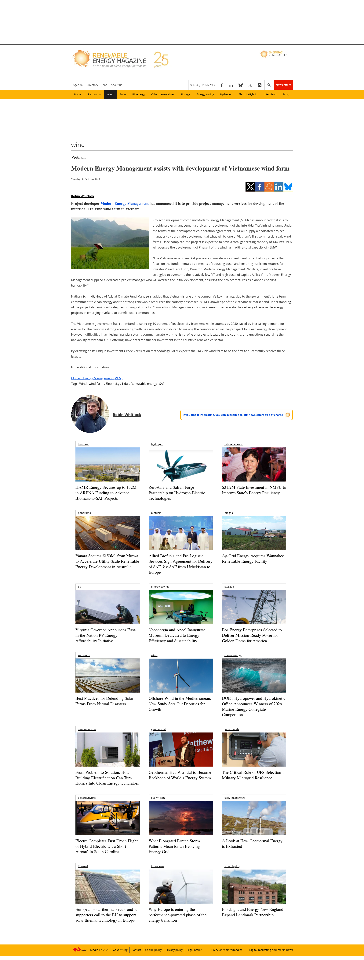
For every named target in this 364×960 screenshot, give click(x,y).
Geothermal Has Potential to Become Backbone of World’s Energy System (180, 774)
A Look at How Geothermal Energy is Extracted (252, 843)
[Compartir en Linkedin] (278, 187)
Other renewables (162, 94)
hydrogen (157, 444)
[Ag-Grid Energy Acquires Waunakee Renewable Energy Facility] (254, 534)
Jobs (104, 85)
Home (78, 94)
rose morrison (87, 729)
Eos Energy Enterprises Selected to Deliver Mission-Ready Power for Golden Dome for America (252, 635)
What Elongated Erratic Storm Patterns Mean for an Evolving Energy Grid (174, 846)
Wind (110, 94)
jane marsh (231, 729)
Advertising (120, 950)
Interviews (270, 94)
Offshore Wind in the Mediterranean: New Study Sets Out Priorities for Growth (180, 703)
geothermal (158, 729)
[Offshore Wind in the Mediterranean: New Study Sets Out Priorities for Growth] (181, 683)
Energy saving (205, 94)
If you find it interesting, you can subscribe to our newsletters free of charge (233, 415)
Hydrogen (226, 94)
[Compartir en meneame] (269, 187)
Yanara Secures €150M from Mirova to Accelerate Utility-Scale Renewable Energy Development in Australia (107, 561)
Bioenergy (138, 94)
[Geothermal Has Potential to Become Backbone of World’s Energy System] (181, 754)
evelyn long (158, 797)
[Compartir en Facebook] (259, 187)
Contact (136, 950)
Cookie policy (153, 950)
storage (229, 586)
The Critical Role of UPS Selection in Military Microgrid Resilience (254, 774)
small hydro (231, 866)
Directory (92, 85)
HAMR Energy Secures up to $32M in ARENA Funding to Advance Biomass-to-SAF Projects (105, 492)
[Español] (274, 53)
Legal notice (194, 950)
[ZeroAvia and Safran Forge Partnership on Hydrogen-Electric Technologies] (181, 471)
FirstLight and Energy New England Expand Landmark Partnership (252, 911)
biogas (228, 513)
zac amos (84, 655)
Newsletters (283, 85)
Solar (123, 94)
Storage (185, 94)
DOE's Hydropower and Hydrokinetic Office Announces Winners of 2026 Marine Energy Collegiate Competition (253, 706)
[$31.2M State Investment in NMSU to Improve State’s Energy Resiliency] (254, 470)
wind (154, 655)
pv (79, 586)
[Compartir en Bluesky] (288, 187)
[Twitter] (250, 85)
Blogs (286, 94)
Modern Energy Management (124, 203)
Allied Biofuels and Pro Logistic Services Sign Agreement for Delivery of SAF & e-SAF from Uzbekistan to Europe (181, 564)
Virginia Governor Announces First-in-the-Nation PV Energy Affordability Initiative (105, 635)
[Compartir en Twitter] (250, 187)
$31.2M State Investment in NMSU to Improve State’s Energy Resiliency (254, 489)
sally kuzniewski (234, 797)
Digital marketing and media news (271, 950)
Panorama (94, 94)
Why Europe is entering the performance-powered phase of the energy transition (177, 914)
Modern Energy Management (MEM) (96, 378)
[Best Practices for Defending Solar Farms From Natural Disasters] (107, 680)
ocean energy (233, 655)
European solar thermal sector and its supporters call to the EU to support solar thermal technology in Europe (106, 914)
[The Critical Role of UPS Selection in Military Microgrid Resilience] (254, 754)
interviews (157, 866)
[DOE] (254, 680)
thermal (83, 866)
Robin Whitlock (82, 196)
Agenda (78, 85)
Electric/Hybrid (248, 94)
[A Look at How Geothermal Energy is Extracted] (254, 825)
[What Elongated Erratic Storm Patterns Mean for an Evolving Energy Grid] (181, 820)
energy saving (160, 586)
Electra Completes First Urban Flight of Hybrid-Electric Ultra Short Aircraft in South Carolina (106, 846)
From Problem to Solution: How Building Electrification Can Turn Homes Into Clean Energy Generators (107, 777)
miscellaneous (233, 444)
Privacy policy (174, 950)
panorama (84, 513)
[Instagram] (259, 85)
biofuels (156, 513)
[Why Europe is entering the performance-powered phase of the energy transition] (181, 892)
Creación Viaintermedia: (226, 950)
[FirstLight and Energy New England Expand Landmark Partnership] (254, 895)
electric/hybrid (87, 797)
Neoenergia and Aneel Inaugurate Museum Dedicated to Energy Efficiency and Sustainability (177, 635)
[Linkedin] (231, 85)
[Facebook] (221, 85)
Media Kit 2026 (99, 950)
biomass (83, 444)
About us (116, 85)
